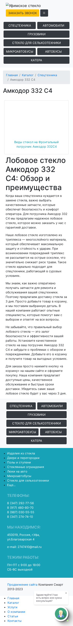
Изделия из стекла (21, 453)
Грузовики (36, 34)
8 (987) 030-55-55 (20, 512)
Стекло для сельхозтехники (36, 43)
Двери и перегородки (23, 458)
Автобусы (53, 51)
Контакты (14, 621)
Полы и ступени (19, 462)
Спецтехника (19, 25)
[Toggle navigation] (44, 13)
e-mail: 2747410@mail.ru (24, 547)
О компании (16, 612)
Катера (36, 60)
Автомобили (53, 25)
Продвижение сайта (22, 584)
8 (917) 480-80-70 (20, 507)
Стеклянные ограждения (25, 467)
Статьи (12, 616)
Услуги (12, 607)
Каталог (28, 75)
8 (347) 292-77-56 (20, 503)
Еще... (11, 485)
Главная (12, 75)
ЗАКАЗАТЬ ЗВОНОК (22, 13)
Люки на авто (17, 471)
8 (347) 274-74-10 (20, 517)
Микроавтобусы (19, 51)
